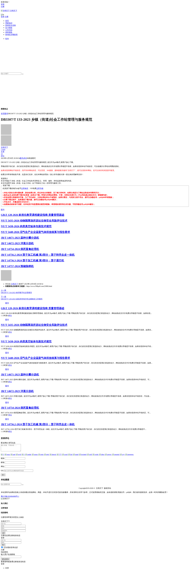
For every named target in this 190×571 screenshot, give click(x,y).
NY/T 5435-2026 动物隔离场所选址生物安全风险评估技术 (34, 220)
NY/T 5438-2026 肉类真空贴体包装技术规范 (26, 226)
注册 (2, 6)
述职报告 (8, 32)
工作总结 (8, 30)
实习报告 (8, 28)
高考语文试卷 (10, 25)
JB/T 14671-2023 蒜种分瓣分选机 (20, 237)
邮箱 (2, 462)
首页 (7, 21)
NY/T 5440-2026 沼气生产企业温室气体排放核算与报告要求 (35, 232)
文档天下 (14, 284)
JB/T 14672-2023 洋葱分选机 (17, 243)
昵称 (2, 458)
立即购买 (24, 188)
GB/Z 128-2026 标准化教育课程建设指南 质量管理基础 (32, 214)
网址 (2, 466)
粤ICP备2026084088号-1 (10, 496)
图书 (6, 114)
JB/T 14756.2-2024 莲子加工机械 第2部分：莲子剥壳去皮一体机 (38, 254)
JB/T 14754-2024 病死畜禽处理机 (20, 249)
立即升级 (39, 188)
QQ (2, 470)
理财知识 (8, 23)
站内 (7, 39)
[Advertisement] (71, 55)
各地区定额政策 (11, 34)
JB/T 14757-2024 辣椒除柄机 (17, 266)
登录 (2, 4)
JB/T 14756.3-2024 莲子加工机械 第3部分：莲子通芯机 (32, 260)
